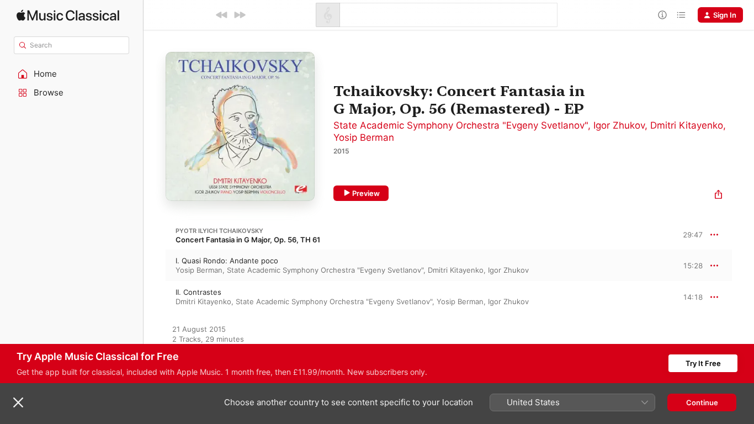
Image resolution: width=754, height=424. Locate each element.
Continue (702, 402)
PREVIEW (690, 265)
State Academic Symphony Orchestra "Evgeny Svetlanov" (460, 125)
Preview (366, 193)
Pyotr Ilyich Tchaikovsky (219, 231)
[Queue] (681, 15)
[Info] (662, 15)
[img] (68, 15)
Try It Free (703, 363)
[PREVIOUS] (222, 15)
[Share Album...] (718, 195)
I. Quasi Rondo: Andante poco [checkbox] (227, 260)
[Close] (18, 402)
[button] (71, 74)
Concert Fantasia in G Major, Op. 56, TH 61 (248, 239)
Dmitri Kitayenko (686, 125)
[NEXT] (239, 15)
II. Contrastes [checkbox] (198, 292)
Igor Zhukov (619, 125)
